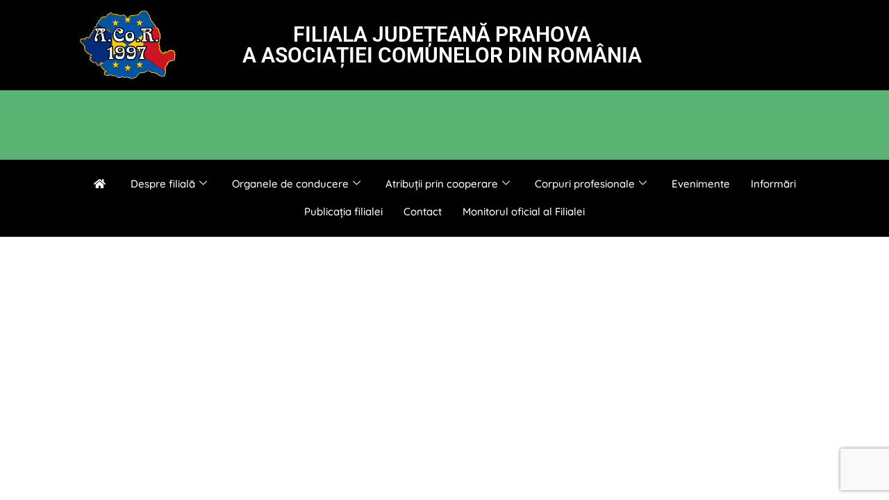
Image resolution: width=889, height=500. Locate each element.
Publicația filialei (343, 211)
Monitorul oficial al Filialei (524, 211)
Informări (773, 183)
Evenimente (701, 183)
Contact (423, 211)
